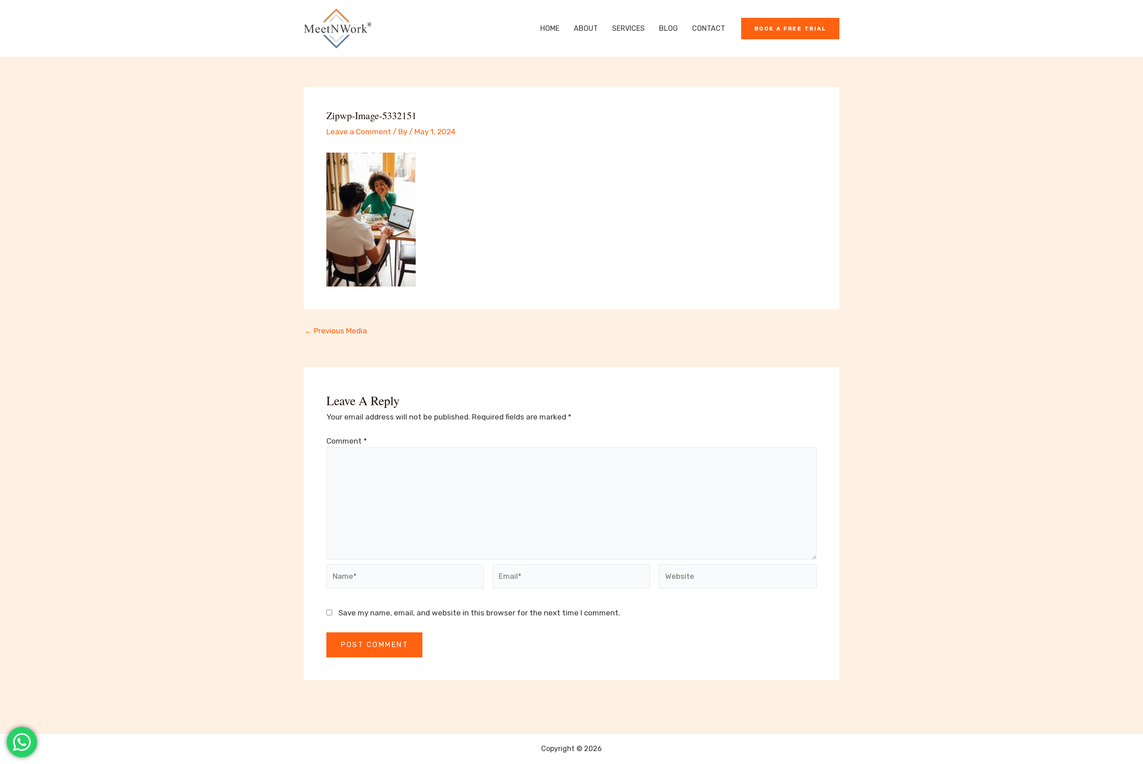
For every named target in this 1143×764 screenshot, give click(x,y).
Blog (668, 28)
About (586, 28)
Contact (708, 28)
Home (549, 28)
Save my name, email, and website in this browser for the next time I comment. (479, 612)
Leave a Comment (358, 131)
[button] (790, 28)
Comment (346, 440)
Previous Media (336, 331)
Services (628, 28)
